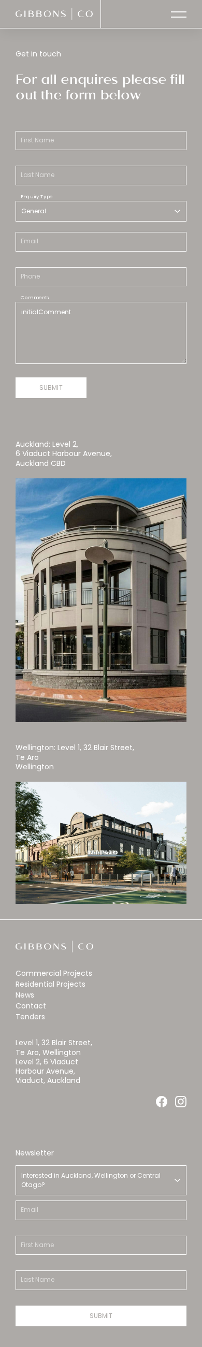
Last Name (37, 175)
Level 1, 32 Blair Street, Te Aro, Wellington (54, 1047)
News (25, 995)
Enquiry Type (37, 196)
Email (29, 241)
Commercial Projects (54, 973)
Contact (31, 1006)
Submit (51, 387)
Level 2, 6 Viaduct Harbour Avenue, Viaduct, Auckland (48, 1071)
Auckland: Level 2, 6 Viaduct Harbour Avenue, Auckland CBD (64, 453)
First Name (37, 140)
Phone (30, 276)
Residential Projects (50, 984)
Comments (35, 297)
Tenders (30, 1017)
